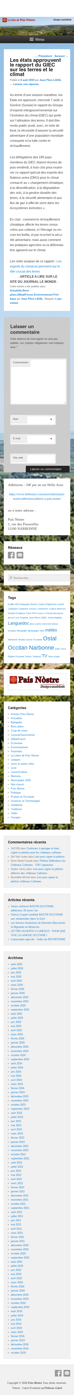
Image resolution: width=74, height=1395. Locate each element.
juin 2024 (16, 1071)
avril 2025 (16, 1030)
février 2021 (17, 1237)
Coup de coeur (19, 730)
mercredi (46, 624)
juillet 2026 (17, 968)
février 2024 (17, 1088)
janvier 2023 (18, 1142)
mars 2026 (17, 984)
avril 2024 (16, 1079)
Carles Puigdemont (47, 604)
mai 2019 (16, 1323)
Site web (18, 457)
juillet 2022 (17, 1166)
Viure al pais (54, 656)
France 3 (41, 613)
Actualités (16, 290)
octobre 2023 (18, 1104)
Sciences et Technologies (25, 800)
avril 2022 (16, 1179)
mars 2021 (17, 1232)
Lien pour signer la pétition (50, 856)
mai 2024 (16, 1075)
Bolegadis (25, 604)
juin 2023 (16, 1121)
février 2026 (17, 989)
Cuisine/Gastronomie (23, 734)
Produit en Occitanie (22, 796)
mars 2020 (17, 1282)
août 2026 (16, 964)
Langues (16, 759)
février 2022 (17, 1187)
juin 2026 (16, 972)
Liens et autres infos (22, 763)
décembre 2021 (19, 1195)
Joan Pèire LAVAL (50, 80)
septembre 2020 (20, 1257)
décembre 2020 (19, 1245)
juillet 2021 (17, 1216)
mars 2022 (17, 1183)
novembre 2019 (19, 1298)
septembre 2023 (20, 1108)
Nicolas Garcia (25, 639)
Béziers (34, 604)
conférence (42, 609)
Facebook (11, 555)
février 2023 (17, 1137)
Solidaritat (16, 805)
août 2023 (16, 1112)
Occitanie (37, 639)
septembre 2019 (20, 1307)
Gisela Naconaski (54, 613)
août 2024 (16, 1063)
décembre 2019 (19, 1294)
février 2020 (17, 1286)
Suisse (28, 656)
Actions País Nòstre (22, 714)
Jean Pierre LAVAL (38, 617)
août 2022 (16, 1162)
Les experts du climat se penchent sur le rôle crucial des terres (36, 266)
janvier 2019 (18, 1340)
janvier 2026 (18, 993)
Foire (28, 613)
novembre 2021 (19, 1199)
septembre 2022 (20, 1158)
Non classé (17, 784)
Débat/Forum (25, 294)
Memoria (16, 776)
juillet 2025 (17, 1017)
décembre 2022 (19, 1146)
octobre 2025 (18, 1005)
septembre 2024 (20, 1059)
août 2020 (16, 1261)
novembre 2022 (19, 1150)
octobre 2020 (18, 1253)
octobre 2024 (18, 1055)
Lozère (38, 624)
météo (51, 630)
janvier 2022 (18, 1191)
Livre (13, 767)
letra (32, 624)
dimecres (61, 609)
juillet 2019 (17, 1315)
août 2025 (16, 1013)
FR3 (34, 613)
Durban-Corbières (16, 613)
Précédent (43, 56)
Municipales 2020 (36, 631)
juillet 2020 (17, 1265)
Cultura (52, 609)
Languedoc (18, 623)
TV (44, 655)
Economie (16, 743)
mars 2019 (17, 1332)
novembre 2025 (19, 1001)
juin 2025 (16, 1022)
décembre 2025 (19, 997)
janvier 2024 (18, 1092)
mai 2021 (16, 1224)
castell (60, 604)
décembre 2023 (19, 1096)
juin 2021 (16, 1220)
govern (11, 617)
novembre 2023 (19, 1100)
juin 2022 (16, 1170)
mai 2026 (16, 976)
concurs (33, 609)
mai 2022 (16, 1174)
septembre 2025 (20, 1009)
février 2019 (17, 1336)
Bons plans (17, 726)
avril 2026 (16, 980)
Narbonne (12, 639)
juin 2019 (16, 1319)
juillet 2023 (17, 1117)
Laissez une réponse (25, 84)
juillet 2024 (17, 1067)
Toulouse (36, 656)
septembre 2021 (20, 1207)
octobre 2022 (18, 1154)
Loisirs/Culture (19, 772)
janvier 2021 (18, 1241)
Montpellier (22, 631)
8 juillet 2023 (14, 604)
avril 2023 (16, 1129)
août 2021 (16, 1212)
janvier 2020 (18, 1290)
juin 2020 (16, 1270)
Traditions (16, 809)
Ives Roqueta (21, 617)
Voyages (16, 817)
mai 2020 (16, 1274)
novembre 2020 (19, 1249)
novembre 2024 (19, 1051)
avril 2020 (16, 1278)
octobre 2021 (18, 1203)
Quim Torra (60, 649)
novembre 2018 (19, 1348)
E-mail (16, 438)
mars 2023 (17, 1133)
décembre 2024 (19, 1046)
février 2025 (17, 1038)
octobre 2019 (18, 1303)
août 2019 (16, 1311)
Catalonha (23, 609)
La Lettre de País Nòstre (25, 755)
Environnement (43, 294)
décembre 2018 (19, 1344)
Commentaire (20, 362)
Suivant (61, 56)
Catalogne (13, 609)
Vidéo (14, 813)
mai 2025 (16, 1026)
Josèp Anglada (55, 617)
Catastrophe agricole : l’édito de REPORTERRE (38, 939)
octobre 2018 (18, 1352)
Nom (15, 418)
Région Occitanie (16, 656)
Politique (16, 792)
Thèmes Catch (53, 1388)
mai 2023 (16, 1125)
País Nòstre (17, 788)
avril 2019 (16, 1327)
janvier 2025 (18, 1042)
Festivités (16, 751)
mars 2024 (17, 1084)
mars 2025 (17, 1034)
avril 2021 (16, 1228)
